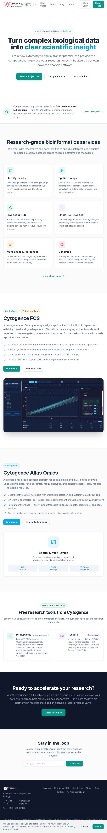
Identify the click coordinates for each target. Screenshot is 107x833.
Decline (84, 826)
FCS (34, 4)
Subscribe (74, 763)
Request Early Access (36, 522)
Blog (62, 4)
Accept (98, 826)
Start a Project (28, 76)
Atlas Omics (43, 4)
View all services (52, 276)
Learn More (12, 368)
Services (24, 4)
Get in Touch (98, 4)
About (53, 4)
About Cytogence (92, 111)
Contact (72, 4)
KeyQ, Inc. (67, 31)
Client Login (85, 4)
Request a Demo (33, 368)
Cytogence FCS (56, 76)
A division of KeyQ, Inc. (24, 802)
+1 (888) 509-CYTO (15, 808)
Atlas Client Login (77, 792)
